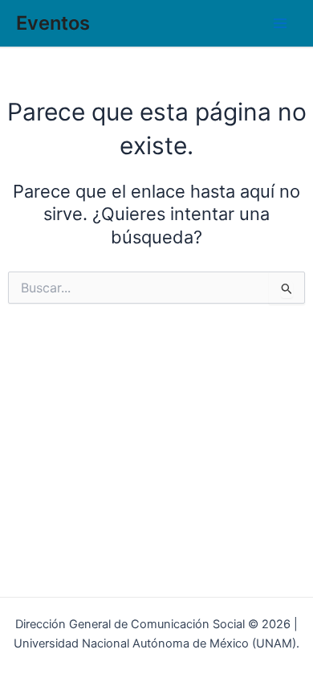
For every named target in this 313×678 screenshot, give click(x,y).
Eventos (53, 23)
